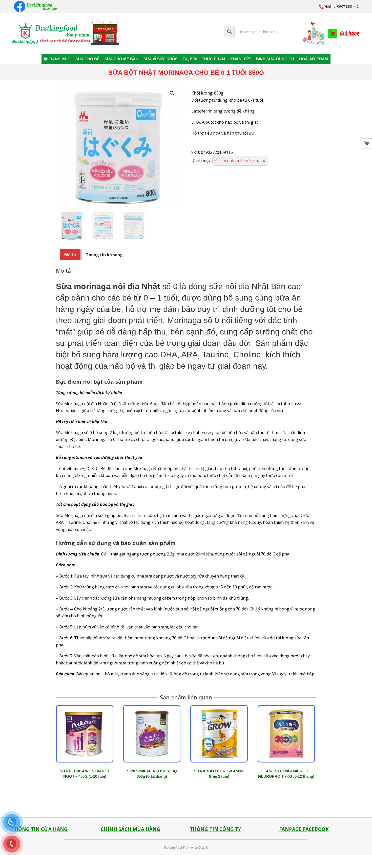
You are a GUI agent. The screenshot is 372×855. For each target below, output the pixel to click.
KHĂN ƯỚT (240, 59)
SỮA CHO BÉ (87, 59)
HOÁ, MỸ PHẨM (313, 59)
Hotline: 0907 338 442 (342, 6)
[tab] (186, 527)
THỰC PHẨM (213, 59)
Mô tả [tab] (70, 254)
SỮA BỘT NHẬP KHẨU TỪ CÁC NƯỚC (240, 161)
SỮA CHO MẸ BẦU (121, 59)
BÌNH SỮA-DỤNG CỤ (275, 59)
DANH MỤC (59, 59)
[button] (172, 93)
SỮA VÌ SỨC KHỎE (160, 59)
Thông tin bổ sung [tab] (104, 254)
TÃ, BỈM (190, 59)
